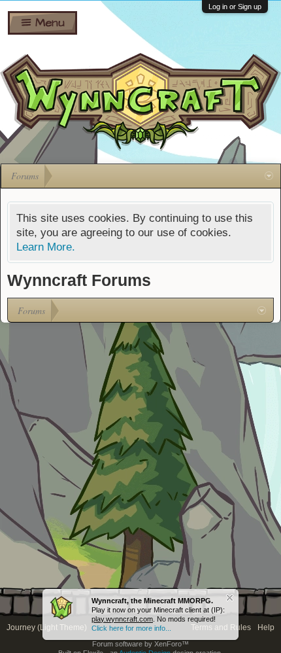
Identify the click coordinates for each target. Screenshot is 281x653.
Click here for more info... (131, 628)
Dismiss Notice (230, 598)
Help (265, 627)
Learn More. (45, 246)
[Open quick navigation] (269, 176)
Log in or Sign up (234, 6)
